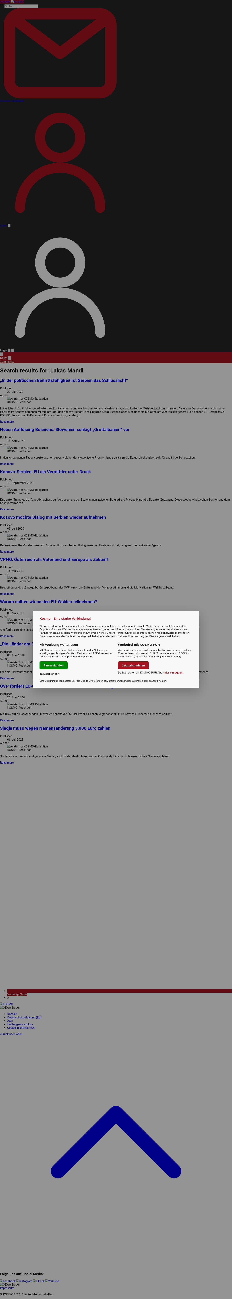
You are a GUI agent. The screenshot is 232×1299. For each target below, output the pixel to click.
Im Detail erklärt (49, 674)
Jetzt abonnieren (133, 665)
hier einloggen (173, 672)
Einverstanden (54, 665)
